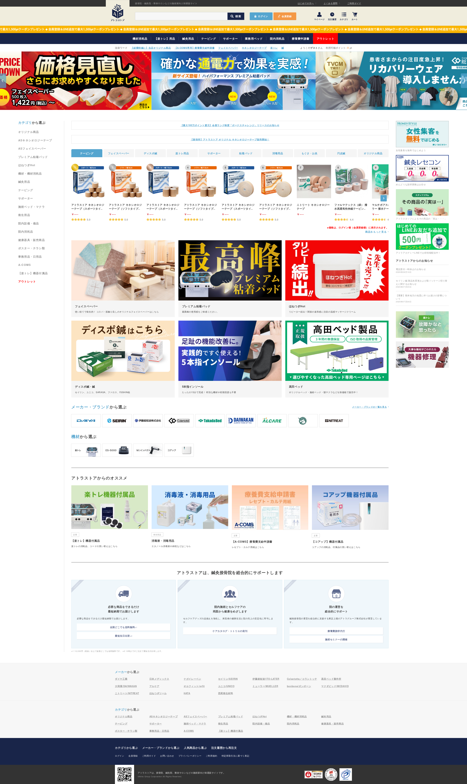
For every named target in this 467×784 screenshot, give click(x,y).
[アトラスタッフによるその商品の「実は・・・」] (422, 204)
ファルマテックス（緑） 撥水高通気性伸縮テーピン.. (350, 206)
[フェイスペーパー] (123, 278)
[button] (3, 80)
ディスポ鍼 (150, 153)
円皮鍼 (341, 153)
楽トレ (274, 47)
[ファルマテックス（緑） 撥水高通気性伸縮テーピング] (351, 181)
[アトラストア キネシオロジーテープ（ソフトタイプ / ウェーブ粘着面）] (126, 181)
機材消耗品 (140, 39)
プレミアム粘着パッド (33, 157)
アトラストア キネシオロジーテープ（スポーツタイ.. (87, 206)
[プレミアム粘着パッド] (230, 278)
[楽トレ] (86, 450)
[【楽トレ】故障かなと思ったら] (422, 324)
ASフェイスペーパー (32, 148)
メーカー (90, 407)
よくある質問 (330, 3)
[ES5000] (117, 450)
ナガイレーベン (192, 678)
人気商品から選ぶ (195, 748)
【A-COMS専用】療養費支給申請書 (195, 47)
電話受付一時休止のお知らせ (411, 270)
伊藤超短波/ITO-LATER (265, 678)
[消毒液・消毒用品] (190, 517)
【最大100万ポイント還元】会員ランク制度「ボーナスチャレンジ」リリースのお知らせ (230, 125)
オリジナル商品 (28, 132)
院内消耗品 (277, 39)
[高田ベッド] (337, 359)
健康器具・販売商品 (31, 240)
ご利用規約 (211, 755)
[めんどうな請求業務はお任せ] (422, 170)
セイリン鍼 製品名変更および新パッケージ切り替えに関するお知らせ (421, 283)
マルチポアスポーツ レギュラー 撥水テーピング (388, 206)
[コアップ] (179, 450)
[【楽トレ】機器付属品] (109, 517)
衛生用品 (24, 215)
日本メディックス (159, 678)
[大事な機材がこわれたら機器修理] (422, 354)
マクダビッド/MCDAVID (335, 686)
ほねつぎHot (26, 165)
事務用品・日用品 (30, 257)
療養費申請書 (301, 39)
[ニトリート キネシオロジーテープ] (314, 181)
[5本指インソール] (230, 359)
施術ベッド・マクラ (31, 207)
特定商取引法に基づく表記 (235, 755)
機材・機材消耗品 (30, 173)
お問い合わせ (167, 755)
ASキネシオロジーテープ (35, 140)
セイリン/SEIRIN (228, 678)
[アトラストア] (118, 12)
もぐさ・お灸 (310, 153)
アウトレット (325, 39)
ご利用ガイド (354, 3)
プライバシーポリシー (190, 755)
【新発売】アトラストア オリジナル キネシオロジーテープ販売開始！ (229, 139)
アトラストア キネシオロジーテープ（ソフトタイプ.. (125, 206)
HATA (187, 693)
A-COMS (24, 265)
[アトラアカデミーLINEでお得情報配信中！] (422, 238)
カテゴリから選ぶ (126, 748)
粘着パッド (245, 153)
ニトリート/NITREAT (127, 693)
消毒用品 (277, 153)
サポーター (230, 39)
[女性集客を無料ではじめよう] (422, 136)
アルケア (154, 686)
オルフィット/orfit (194, 686)
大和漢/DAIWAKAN (126, 686)
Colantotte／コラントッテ (302, 678)
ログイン (119, 755)
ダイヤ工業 (121, 678)
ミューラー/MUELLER (265, 686)
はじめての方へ (306, 3)
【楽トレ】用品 (165, 39)
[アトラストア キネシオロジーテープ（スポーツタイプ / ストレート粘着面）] (88, 181)
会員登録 (287, 16)
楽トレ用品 (182, 153)
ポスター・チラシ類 (31, 248)
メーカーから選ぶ (160, 748)
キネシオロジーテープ (254, 47)
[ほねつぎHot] (337, 278)
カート (355, 19)
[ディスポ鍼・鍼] (123, 359)
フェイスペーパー (228, 47)
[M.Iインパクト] (148, 450)
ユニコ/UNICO (226, 686)
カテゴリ (344, 19)
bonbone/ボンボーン (299, 686)
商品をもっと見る (376, 232)
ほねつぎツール (158, 693)
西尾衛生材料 (225, 693)
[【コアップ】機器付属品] (350, 518)
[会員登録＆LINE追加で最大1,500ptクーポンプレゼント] (233, 29)
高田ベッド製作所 (331, 678)
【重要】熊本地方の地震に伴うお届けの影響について (421, 298)
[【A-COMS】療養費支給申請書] (270, 518)
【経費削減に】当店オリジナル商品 (151, 47)
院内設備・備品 (28, 223)
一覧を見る (369, 407)
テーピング (208, 39)
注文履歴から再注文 (224, 748)
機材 (75, 436)
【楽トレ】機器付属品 (33, 273)
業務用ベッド (254, 39)
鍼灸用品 (188, 39)
